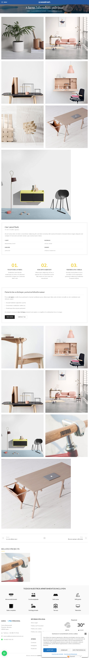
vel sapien (11, 297)
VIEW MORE (10, 317)
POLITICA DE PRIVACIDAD (70, 654)
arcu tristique (21, 312)
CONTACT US (21, 317)
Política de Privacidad (37, 626)
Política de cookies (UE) (37, 632)
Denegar (64, 650)
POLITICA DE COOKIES (57, 654)
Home (28, 11)
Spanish (72, 656)
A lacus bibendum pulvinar (38, 11)
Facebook (34, 648)
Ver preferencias (79, 650)
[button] (85, 634)
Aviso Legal (34, 622)
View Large (28, 554)
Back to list (44, 538)
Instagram (34, 645)
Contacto (33, 642)
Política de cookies (36, 629)
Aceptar (50, 650)
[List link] (14, 633)
